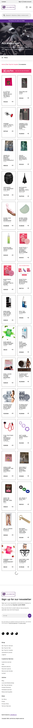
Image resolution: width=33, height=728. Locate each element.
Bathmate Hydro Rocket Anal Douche (24, 189)
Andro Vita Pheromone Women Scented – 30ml (23, 126)
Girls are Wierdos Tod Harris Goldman (8, 469)
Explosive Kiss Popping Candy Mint (8, 343)
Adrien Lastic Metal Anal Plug (8, 125)
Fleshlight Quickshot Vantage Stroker (23, 406)
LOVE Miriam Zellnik (23, 589)
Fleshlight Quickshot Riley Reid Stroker (7, 406)
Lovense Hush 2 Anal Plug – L (24, 620)
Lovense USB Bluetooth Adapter (8, 709)
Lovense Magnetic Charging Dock (22, 650)
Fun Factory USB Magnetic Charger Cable (8, 438)
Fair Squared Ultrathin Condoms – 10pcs (23, 344)
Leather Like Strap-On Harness (24, 561)
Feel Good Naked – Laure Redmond (7, 375)
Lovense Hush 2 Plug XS (8, 650)
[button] (30, 7)
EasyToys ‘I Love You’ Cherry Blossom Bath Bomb (23, 250)
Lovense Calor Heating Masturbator (8, 620)
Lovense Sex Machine (24, 680)
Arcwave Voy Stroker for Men (8, 189)
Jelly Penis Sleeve (7, 529)
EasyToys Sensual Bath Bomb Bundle (23, 281)
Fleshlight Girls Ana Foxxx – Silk (24, 375)
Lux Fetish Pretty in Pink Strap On (23, 709)
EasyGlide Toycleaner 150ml (8, 249)
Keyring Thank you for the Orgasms (23, 530)
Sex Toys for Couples (12, 64)
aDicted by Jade (23, 92)
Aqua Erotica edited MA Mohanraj (23, 157)
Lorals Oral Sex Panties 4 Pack (8, 590)
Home (3, 64)
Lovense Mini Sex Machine (8, 680)
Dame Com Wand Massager (7, 219)
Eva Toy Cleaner (22, 312)
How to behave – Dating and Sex (7, 499)
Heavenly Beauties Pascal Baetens (23, 469)
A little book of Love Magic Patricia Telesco (7, 94)
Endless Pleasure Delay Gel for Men (7, 313)
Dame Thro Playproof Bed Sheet (23, 219)
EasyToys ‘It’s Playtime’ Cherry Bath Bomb (8, 282)
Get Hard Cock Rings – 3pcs (24, 437)
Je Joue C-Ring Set (23, 498)
